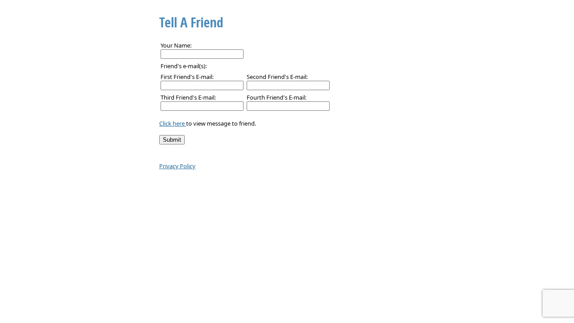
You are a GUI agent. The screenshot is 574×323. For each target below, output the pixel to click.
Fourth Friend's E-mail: (276, 97)
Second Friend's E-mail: (277, 77)
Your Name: (176, 45)
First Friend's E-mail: (187, 77)
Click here (172, 123)
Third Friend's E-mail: (188, 97)
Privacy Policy (177, 166)
